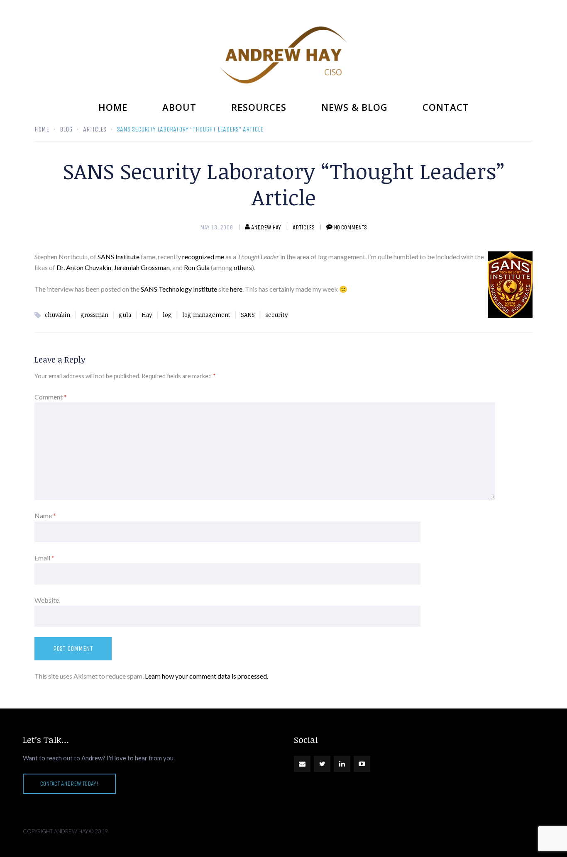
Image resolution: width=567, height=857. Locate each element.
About (179, 107)
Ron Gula (197, 267)
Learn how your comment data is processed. (206, 676)
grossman (94, 315)
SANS (248, 315)
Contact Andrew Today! (69, 783)
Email (44, 558)
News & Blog (354, 107)
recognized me (203, 257)
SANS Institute (118, 257)
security (276, 315)
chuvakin (57, 315)
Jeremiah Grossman (142, 267)
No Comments (350, 227)
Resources (258, 107)
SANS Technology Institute (179, 289)
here (236, 289)
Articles (304, 227)
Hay (147, 315)
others (243, 267)
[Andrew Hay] (283, 54)
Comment (50, 397)
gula (125, 315)
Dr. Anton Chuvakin (83, 267)
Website (46, 600)
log (167, 315)
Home (112, 107)
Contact (446, 107)
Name (45, 515)
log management (206, 315)
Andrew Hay (266, 227)
